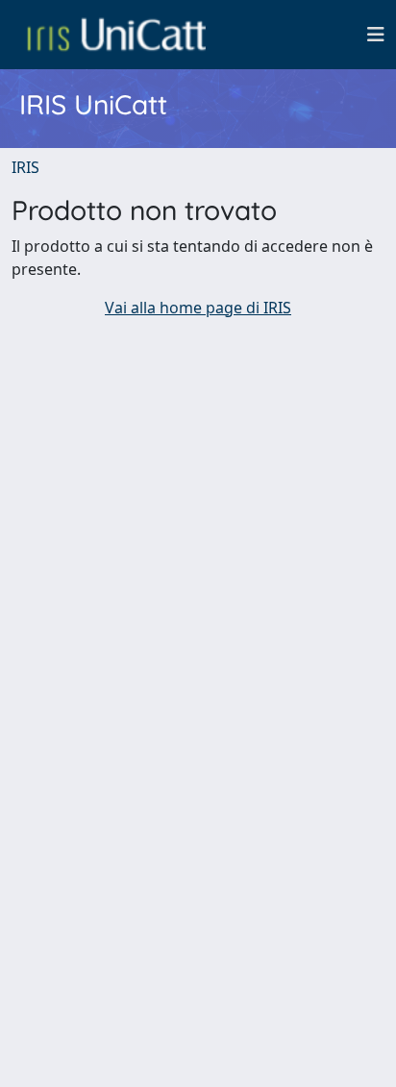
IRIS (25, 167)
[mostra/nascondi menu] (375, 34)
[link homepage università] (116, 35)
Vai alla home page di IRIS (198, 307)
